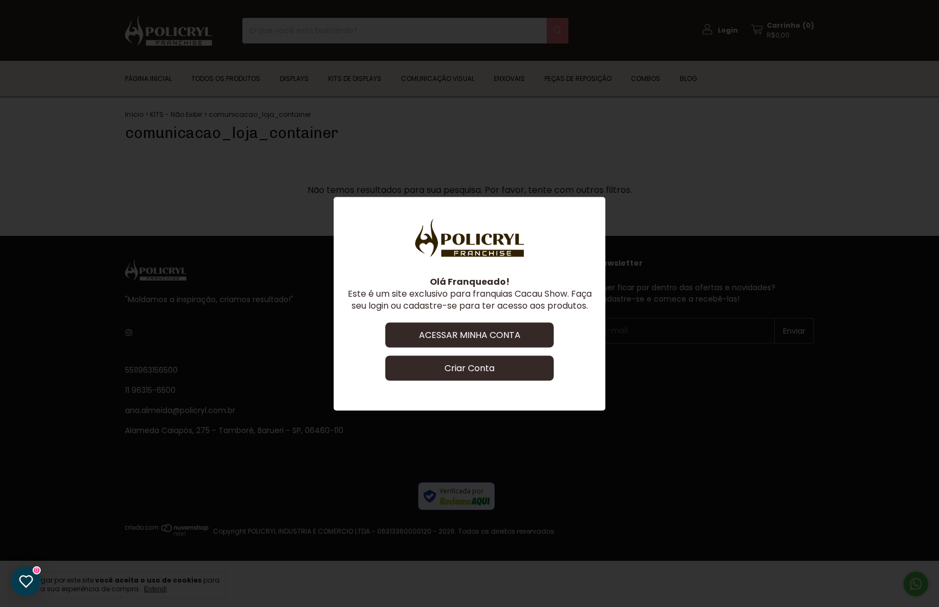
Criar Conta (469, 367)
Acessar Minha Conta (470, 334)
